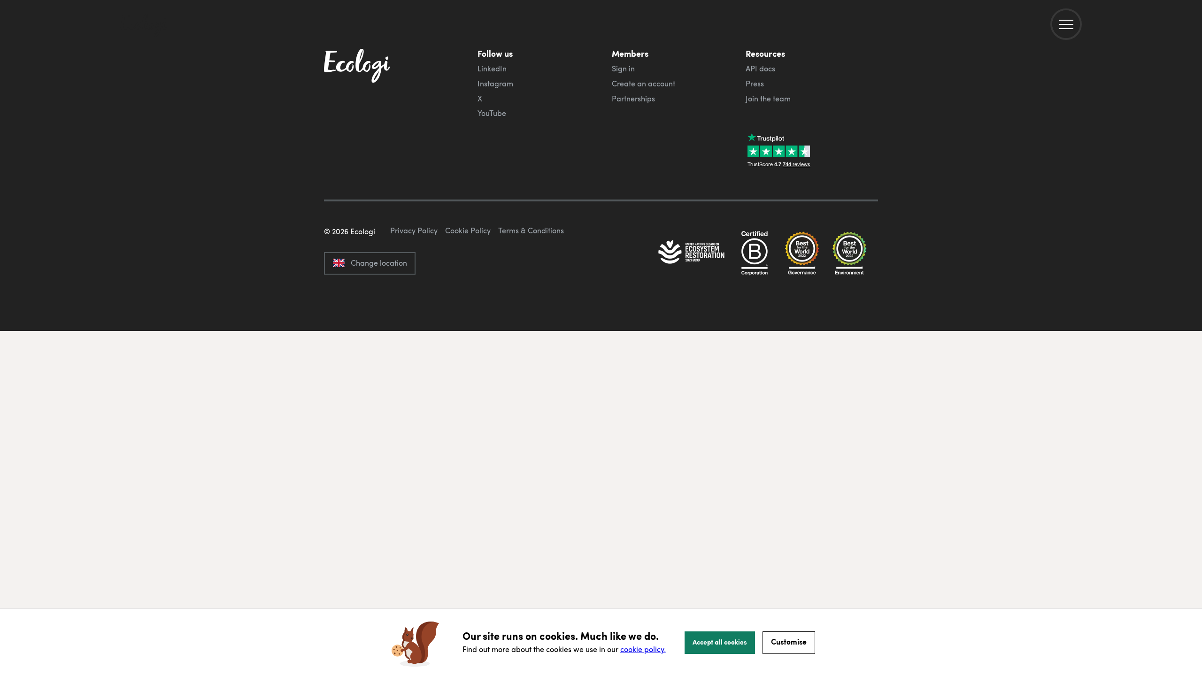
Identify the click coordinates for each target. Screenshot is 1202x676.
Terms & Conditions (531, 230)
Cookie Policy (468, 230)
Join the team (768, 98)
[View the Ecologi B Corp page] (754, 253)
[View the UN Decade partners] (692, 253)
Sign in (623, 68)
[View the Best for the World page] (802, 253)
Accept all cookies (720, 641)
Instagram (495, 83)
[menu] (1066, 24)
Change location (379, 263)
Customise (789, 641)
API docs (760, 68)
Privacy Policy (414, 230)
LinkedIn (492, 68)
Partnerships (633, 98)
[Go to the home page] (143, 26)
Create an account (643, 83)
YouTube (492, 113)
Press (755, 83)
